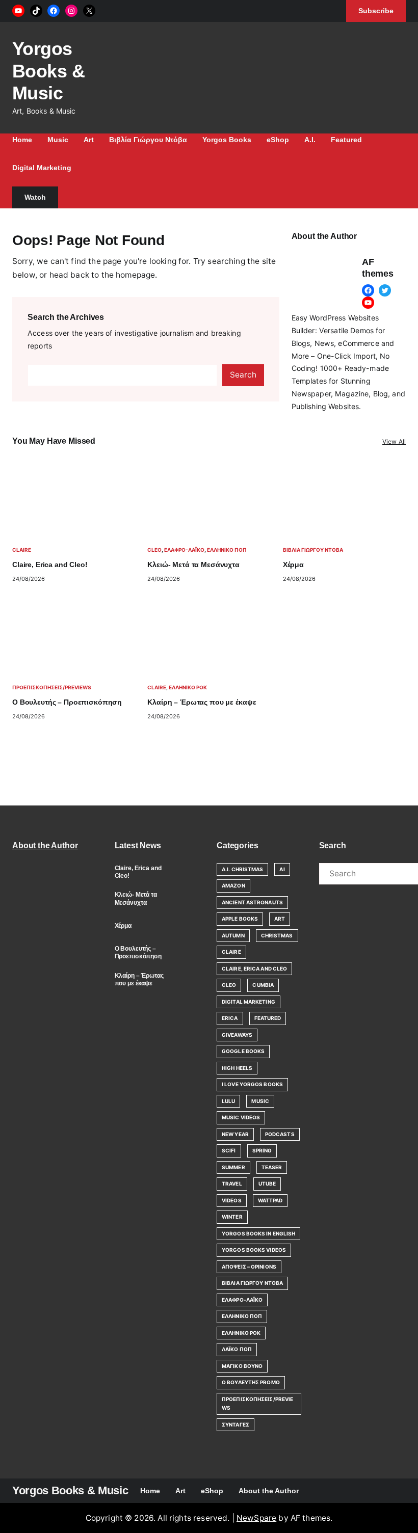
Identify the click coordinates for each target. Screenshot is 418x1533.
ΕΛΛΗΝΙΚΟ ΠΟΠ (227, 550)
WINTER (232, 1217)
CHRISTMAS (277, 935)
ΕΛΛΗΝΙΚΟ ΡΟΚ (188, 687)
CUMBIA (263, 985)
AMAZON (233, 885)
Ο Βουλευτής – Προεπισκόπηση (67, 702)
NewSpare (256, 1518)
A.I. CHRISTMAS (242, 869)
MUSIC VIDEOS (241, 1117)
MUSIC (260, 1101)
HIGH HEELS (237, 1068)
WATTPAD (270, 1200)
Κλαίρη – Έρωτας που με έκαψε (201, 702)
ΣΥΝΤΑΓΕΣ (235, 1424)
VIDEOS (232, 1200)
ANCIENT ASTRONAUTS (252, 902)
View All (394, 441)
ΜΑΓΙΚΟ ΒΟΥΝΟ (242, 1366)
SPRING (262, 1150)
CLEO (154, 550)
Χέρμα (293, 564)
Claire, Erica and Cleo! (50, 564)
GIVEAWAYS (237, 1035)
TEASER (272, 1167)
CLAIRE (21, 550)
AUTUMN (233, 935)
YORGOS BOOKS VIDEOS (254, 1250)
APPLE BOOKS (240, 919)
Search (243, 375)
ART (279, 919)
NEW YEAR (235, 1134)
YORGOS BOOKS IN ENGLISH (258, 1233)
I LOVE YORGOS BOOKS (252, 1084)
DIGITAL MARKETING (248, 1002)
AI (281, 869)
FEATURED (267, 1018)
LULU (228, 1101)
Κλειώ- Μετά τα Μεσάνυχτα (193, 564)
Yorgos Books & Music (48, 71)
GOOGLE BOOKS (243, 1051)
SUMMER (233, 1167)
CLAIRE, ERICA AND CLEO (254, 968)
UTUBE (267, 1183)
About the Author (45, 845)
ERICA (230, 1018)
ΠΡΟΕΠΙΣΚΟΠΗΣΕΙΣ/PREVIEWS (51, 687)
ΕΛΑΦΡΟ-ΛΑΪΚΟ (184, 550)
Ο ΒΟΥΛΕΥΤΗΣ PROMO (251, 1382)
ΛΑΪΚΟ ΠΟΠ (237, 1349)
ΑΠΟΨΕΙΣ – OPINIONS (249, 1266)
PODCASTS (280, 1134)
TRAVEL (232, 1183)
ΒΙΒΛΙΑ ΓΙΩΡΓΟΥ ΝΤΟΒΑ (313, 550)
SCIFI (229, 1150)
